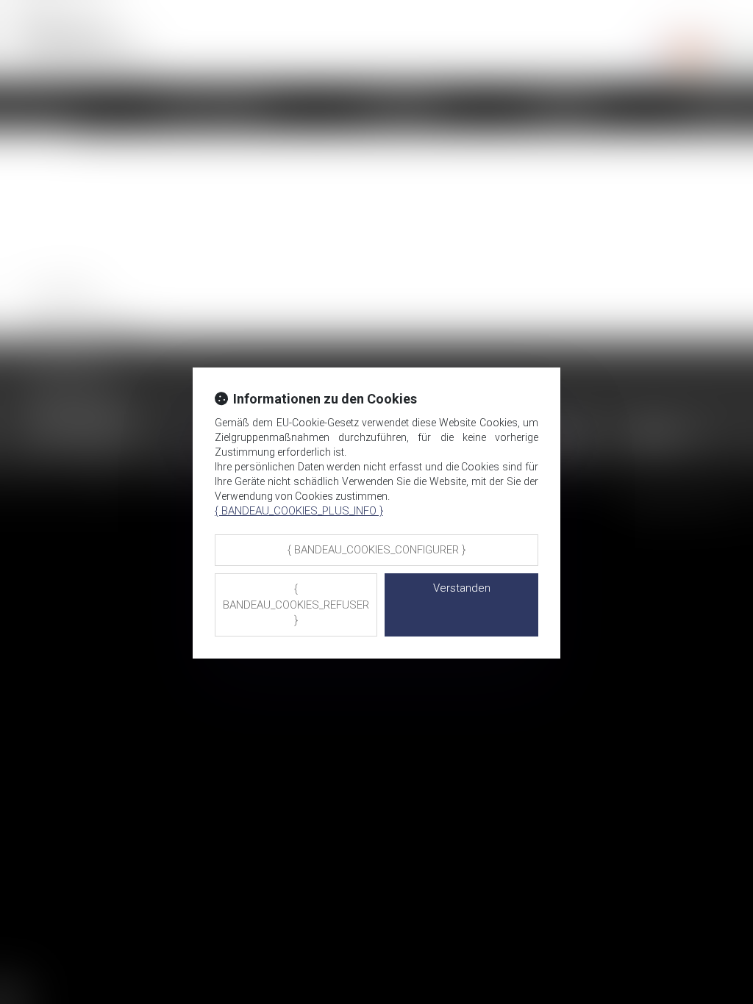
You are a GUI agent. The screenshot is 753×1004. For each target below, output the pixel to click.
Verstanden (461, 588)
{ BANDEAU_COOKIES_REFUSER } (296, 604)
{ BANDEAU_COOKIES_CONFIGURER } (376, 549)
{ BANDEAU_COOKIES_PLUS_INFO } (299, 510)
